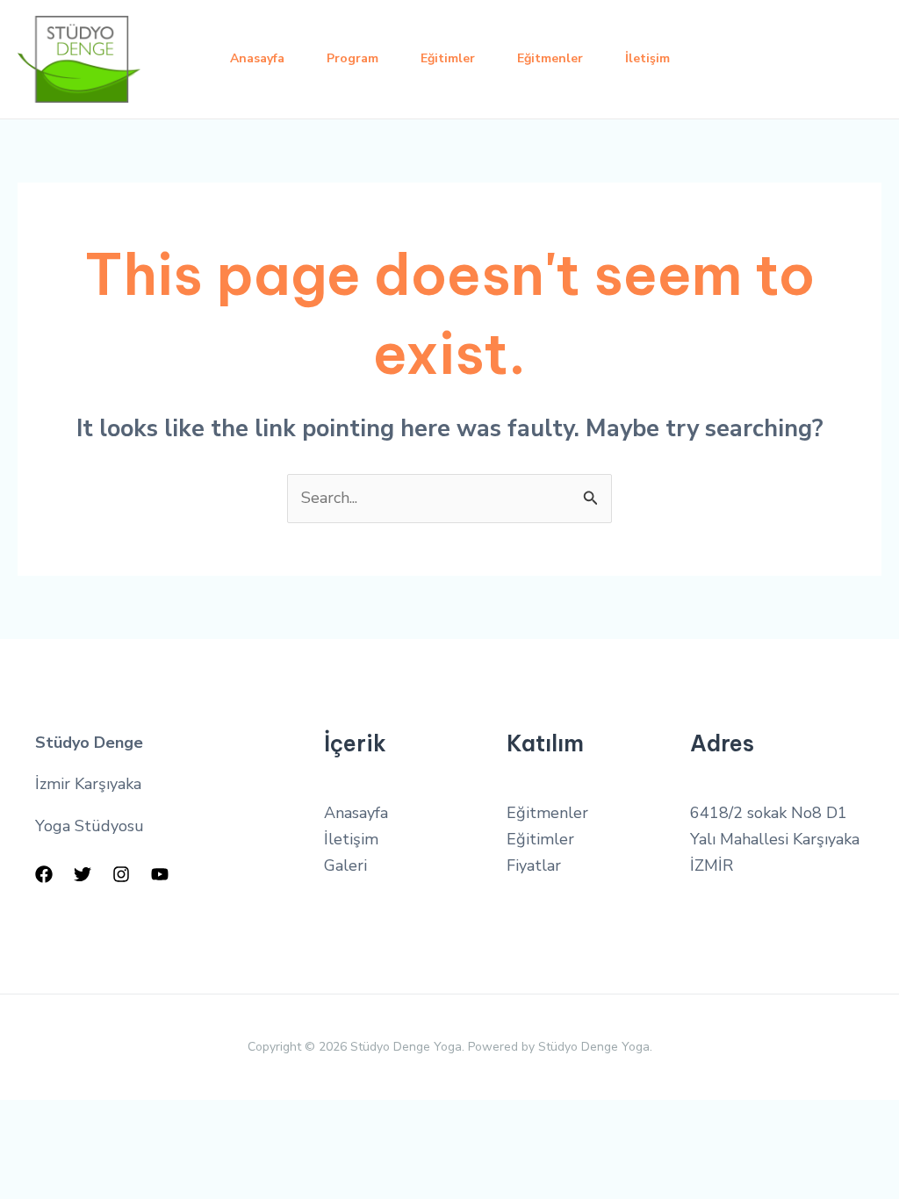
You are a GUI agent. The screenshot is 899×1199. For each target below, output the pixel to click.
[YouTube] (160, 874)
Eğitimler (448, 58)
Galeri (345, 865)
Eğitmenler (550, 58)
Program (352, 58)
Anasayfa (257, 58)
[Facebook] (44, 874)
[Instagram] (121, 874)
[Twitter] (82, 874)
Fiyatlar (534, 865)
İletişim (647, 58)
